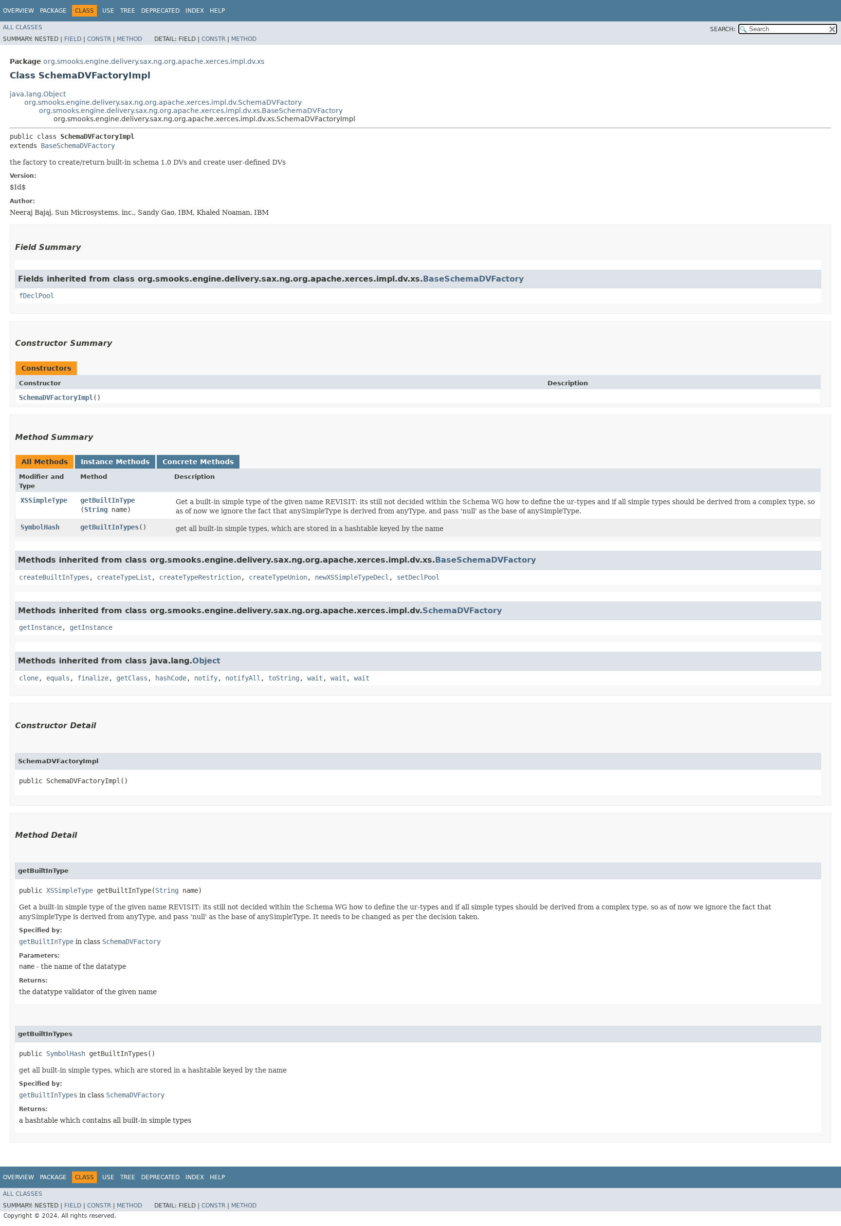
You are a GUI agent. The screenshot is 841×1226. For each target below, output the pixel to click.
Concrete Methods (198, 462)
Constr (99, 39)
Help (217, 10)
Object (206, 660)
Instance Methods (115, 462)
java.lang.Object (38, 94)
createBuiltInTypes (54, 577)
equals (58, 678)
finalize (93, 678)
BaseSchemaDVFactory (78, 146)
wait (315, 678)
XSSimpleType (43, 500)
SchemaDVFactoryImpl (56, 397)
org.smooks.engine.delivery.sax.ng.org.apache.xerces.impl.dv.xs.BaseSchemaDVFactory (191, 110)
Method (129, 39)
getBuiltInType (107, 500)
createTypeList (124, 577)
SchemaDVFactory (462, 610)
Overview (18, 10)
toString (283, 678)
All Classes (22, 27)
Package (53, 10)
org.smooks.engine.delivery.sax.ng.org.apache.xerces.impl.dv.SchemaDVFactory (163, 102)
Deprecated (160, 10)
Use (108, 10)
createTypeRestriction (200, 577)
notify (206, 678)
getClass (131, 678)
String (96, 509)
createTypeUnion (278, 577)
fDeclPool (36, 296)
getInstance (40, 627)
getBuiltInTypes (109, 527)
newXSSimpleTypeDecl (352, 577)
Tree (127, 10)
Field (72, 39)
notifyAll (242, 678)
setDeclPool (418, 577)
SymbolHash (39, 527)
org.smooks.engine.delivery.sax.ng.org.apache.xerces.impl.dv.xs (153, 61)
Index (194, 10)
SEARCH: (722, 29)
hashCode (170, 678)
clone (28, 678)
